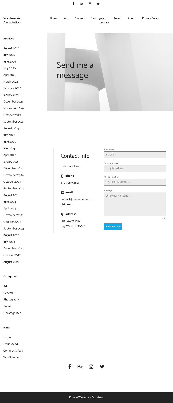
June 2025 (9, 141)
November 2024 (13, 175)
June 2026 (9, 61)
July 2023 (9, 241)
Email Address (111, 163)
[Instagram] (90, 4)
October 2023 (12, 221)
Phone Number (111, 177)
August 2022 (11, 262)
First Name (110, 149)
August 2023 (11, 235)
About (131, 18)
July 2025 (9, 135)
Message (108, 190)
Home (53, 18)
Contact (104, 23)
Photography (99, 18)
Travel (117, 18)
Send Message (113, 227)
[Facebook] (73, 4)
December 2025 (13, 101)
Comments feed (13, 350)
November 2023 (13, 215)
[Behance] (81, 4)
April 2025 (9, 155)
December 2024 (13, 168)
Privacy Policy (150, 18)
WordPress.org (12, 357)
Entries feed (10, 344)
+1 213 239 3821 (70, 182)
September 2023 (13, 228)
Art (66, 18)
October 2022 (12, 255)
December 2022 (13, 248)
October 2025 (12, 115)
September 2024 (13, 188)
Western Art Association (12, 20)
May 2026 (9, 68)
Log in (7, 337)
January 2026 (11, 95)
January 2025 (11, 161)
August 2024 (11, 195)
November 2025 (13, 108)
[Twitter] (98, 4)
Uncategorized (12, 313)
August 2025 (11, 128)
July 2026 (9, 54)
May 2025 (9, 148)
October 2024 (12, 181)
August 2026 (11, 48)
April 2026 (9, 75)
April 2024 (9, 208)
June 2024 (9, 201)
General (79, 18)
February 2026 (12, 88)
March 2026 (10, 81)
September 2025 (13, 121)
